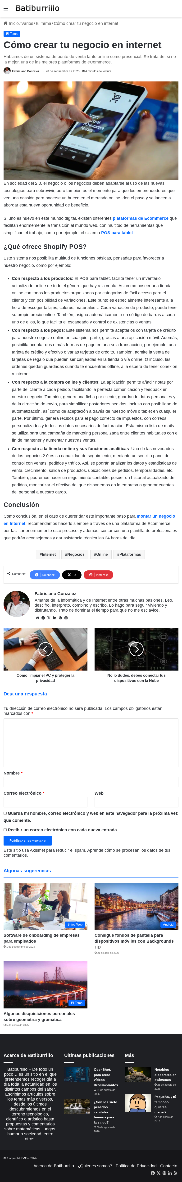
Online (102, 554)
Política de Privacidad (136, 1166)
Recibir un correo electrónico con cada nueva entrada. (63, 830)
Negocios (76, 554)
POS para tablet (117, 232)
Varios (27, 23)
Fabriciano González (25, 71)
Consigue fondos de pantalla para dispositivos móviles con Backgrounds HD (134, 941)
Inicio (13, 23)
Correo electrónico (24, 793)
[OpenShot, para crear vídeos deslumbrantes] (77, 1074)
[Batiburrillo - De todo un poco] (37, 8)
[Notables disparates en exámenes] (138, 1074)
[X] (49, 618)
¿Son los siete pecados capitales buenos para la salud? (105, 1112)
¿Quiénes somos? (94, 1166)
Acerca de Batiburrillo (53, 1166)
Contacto (168, 1166)
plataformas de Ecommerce (140, 218)
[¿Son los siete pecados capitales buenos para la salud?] (77, 1106)
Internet (49, 554)
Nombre (13, 773)
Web (99, 793)
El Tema (43, 23)
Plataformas (130, 554)
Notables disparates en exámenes (166, 1075)
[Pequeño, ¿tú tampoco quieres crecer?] (138, 1103)
